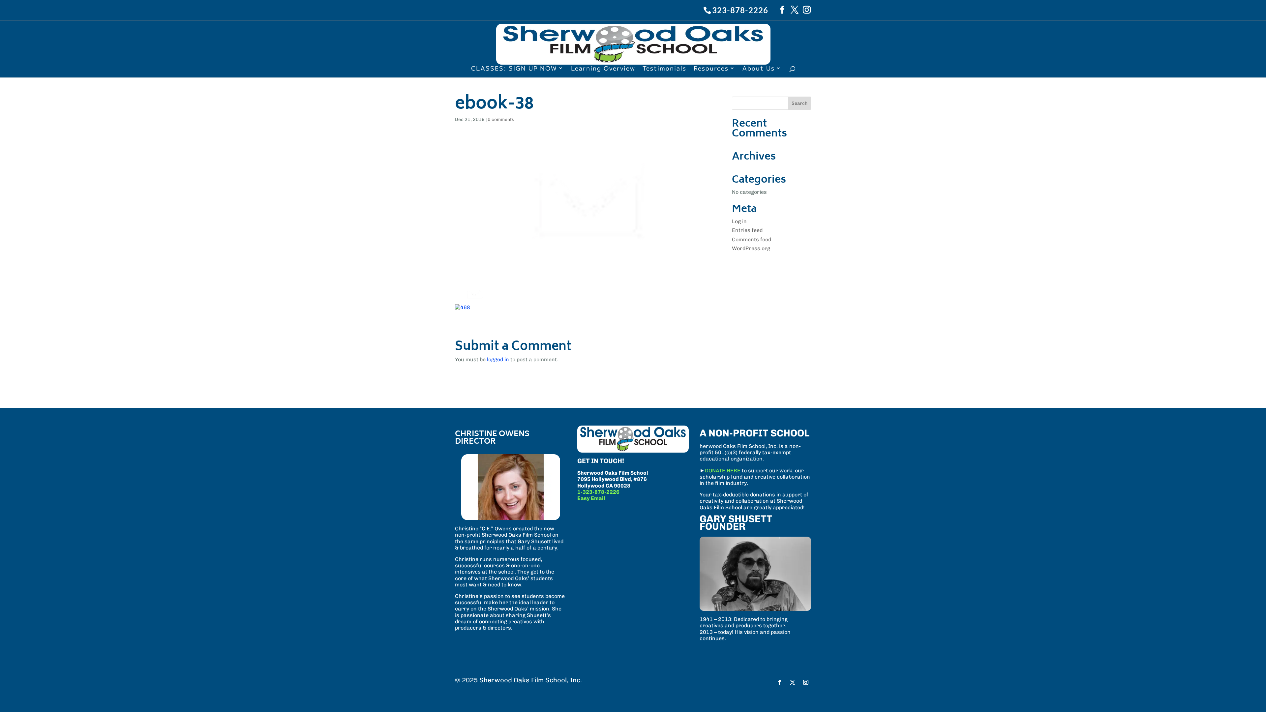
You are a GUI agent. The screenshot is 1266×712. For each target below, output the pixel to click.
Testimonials (664, 69)
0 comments (501, 119)
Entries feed (747, 230)
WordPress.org (751, 248)
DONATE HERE (722, 470)
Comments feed (751, 239)
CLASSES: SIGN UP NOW (514, 69)
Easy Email (591, 498)
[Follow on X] (792, 682)
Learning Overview (603, 69)
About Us (758, 69)
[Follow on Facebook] (779, 682)
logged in (498, 359)
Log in (739, 221)
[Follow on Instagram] (805, 682)
